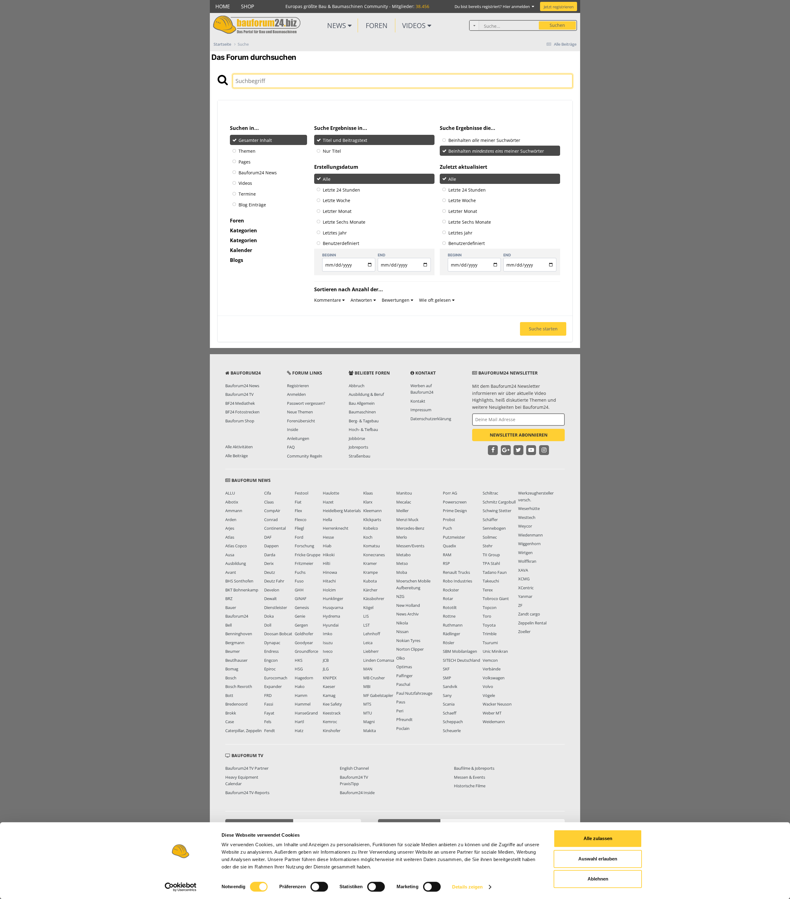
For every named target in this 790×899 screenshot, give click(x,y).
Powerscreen (455, 502)
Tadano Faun (495, 572)
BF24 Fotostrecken (242, 412)
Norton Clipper (410, 649)
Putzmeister (454, 537)
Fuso (299, 581)
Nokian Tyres (408, 640)
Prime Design (455, 510)
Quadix (449, 546)
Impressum (420, 409)
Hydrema (331, 616)
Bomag (231, 669)
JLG (326, 669)
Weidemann (494, 721)
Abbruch (356, 385)
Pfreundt (404, 719)
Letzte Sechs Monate (344, 222)
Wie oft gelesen (435, 300)
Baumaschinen (362, 412)
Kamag (329, 695)
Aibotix (231, 502)
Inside (292, 429)
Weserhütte (529, 508)
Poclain (403, 728)
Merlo (401, 537)
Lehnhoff (371, 633)
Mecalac (403, 502)
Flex (298, 510)
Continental (275, 528)
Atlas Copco (236, 546)
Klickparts (372, 519)
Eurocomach (275, 678)
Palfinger (404, 675)
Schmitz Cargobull (499, 502)
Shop (247, 6)
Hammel (302, 704)
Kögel (368, 607)
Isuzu (328, 642)
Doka (269, 616)
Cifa (267, 493)
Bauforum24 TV (239, 394)
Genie (300, 616)
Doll (267, 625)
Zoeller (524, 631)
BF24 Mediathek (240, 403)
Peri (399, 711)
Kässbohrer (373, 598)
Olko (400, 658)
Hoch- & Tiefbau (363, 429)
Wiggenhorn (529, 543)
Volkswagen (494, 678)
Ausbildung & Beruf (366, 394)
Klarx (367, 502)
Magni (369, 721)
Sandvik (450, 686)
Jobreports (358, 447)
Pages (245, 162)
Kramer (370, 563)
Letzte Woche (336, 200)
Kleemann (372, 510)
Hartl (299, 721)
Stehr (488, 546)
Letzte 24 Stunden (341, 190)
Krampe (370, 572)
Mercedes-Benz (410, 528)
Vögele (489, 695)
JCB (326, 660)
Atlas (229, 537)
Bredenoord (236, 704)
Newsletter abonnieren (518, 435)
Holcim (329, 590)
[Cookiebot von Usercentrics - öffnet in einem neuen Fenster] (181, 887)
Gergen (301, 625)
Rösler (448, 642)
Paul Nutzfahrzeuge (414, 693)
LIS (366, 616)
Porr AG (450, 493)
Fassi (268, 704)
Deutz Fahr (274, 581)
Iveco (328, 651)
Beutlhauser (236, 660)
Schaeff (449, 713)
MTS (367, 704)
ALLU (230, 493)
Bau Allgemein (362, 403)
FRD (268, 695)
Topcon (490, 607)
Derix (269, 563)
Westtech (526, 517)
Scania (449, 704)
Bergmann (234, 642)
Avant (230, 572)
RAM (447, 554)
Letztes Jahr (335, 232)
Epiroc (270, 669)
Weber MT (492, 713)
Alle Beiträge (236, 455)
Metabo (403, 554)
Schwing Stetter (497, 510)
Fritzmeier (304, 563)
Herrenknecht (335, 528)
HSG (299, 669)
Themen (247, 151)
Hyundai (331, 625)
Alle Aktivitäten (239, 447)
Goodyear (304, 642)
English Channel (354, 768)
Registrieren (298, 385)
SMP (447, 678)
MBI (367, 686)
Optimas (404, 666)
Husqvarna (333, 607)
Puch (447, 528)
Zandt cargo (529, 614)
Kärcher (370, 590)
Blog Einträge (252, 205)
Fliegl (299, 528)
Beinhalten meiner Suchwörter (484, 140)
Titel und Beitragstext (345, 140)
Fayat (269, 713)
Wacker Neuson (497, 704)
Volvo (488, 686)
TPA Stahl (491, 563)
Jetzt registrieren (559, 7)
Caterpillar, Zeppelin (243, 730)
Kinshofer (331, 730)
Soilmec (490, 537)
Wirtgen (525, 552)
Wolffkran (527, 561)
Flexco (300, 519)
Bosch (230, 678)
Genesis (302, 607)
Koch (367, 537)
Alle (327, 179)
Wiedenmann (530, 535)
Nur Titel (332, 151)
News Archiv (407, 614)
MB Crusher (374, 678)
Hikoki (329, 554)
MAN (367, 669)
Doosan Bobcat (278, 633)
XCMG (524, 579)
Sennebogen (494, 528)
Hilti (326, 563)
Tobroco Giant (496, 598)
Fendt (269, 730)
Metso (402, 563)
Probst (449, 519)
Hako (300, 686)
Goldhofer (304, 633)
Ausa (229, 554)
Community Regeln (304, 456)
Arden (230, 519)
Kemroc (330, 721)
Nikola (402, 623)
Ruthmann (453, 625)
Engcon (271, 660)
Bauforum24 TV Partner (246, 768)
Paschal (403, 684)
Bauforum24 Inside (357, 792)
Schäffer (490, 519)
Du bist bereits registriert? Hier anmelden (493, 6)
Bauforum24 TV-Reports (247, 792)
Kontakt (417, 401)
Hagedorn (304, 678)
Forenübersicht (301, 421)
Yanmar (525, 596)
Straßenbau (359, 456)
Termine (247, 194)
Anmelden (296, 394)
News (337, 25)
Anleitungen (298, 438)
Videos (414, 25)
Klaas (368, 493)
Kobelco (370, 528)
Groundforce (306, 651)
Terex (488, 590)
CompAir (272, 510)
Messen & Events (469, 777)
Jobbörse (357, 438)
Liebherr (371, 651)
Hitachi (329, 581)
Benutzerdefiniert (341, 243)
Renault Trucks (456, 572)
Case (229, 721)
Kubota (370, 581)
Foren (377, 25)
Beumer (232, 651)
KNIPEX (330, 678)
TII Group (491, 554)
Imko (327, 633)
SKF (446, 669)
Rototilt (450, 607)
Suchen (557, 25)
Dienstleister (275, 607)
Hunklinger (333, 598)
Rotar (448, 598)
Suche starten (543, 329)
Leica (367, 642)
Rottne (449, 616)
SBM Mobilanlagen (460, 651)
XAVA (523, 570)
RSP (446, 563)
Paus (400, 702)
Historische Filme (469, 786)
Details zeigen (467, 886)
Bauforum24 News (258, 172)
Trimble (490, 633)
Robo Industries (457, 581)
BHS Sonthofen (239, 581)
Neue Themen (300, 412)
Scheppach (453, 721)
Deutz (269, 572)
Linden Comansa (378, 660)
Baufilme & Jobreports (474, 768)
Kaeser (329, 686)
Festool (301, 493)
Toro (487, 616)
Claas (269, 502)
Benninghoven (238, 633)
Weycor (525, 526)
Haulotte (331, 493)
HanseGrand (306, 713)
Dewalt (270, 598)
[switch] (319, 887)
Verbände (492, 669)
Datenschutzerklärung (430, 418)
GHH (299, 590)
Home (222, 6)
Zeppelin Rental (532, 623)
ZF (520, 605)
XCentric (526, 587)
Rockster (451, 590)
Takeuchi (491, 581)
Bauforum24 (236, 616)
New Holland (408, 605)
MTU (367, 713)
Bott (229, 695)
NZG (400, 596)
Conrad (271, 519)
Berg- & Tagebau (364, 421)
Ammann (233, 510)
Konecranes (374, 554)
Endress (271, 651)
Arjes (229, 528)
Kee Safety (332, 704)
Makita (369, 730)
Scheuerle (452, 730)
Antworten (362, 300)
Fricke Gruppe (307, 554)
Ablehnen (598, 878)
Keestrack (332, 713)
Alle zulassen (598, 838)
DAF (268, 537)
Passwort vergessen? (306, 403)
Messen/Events (410, 546)
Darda (269, 554)
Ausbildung (235, 563)
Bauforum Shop (239, 421)
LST (366, 625)
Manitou (404, 493)
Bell (228, 625)
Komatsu (371, 546)
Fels (267, 721)
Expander (273, 686)
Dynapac (272, 642)
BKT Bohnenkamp (241, 590)
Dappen (271, 546)
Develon (271, 590)
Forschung (304, 546)
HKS (298, 660)
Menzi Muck (407, 519)
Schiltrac (490, 493)
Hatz (299, 730)
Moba (401, 572)
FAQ (291, 447)
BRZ (228, 598)
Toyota (489, 625)
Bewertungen (396, 300)
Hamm (301, 695)
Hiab (327, 546)
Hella (327, 519)
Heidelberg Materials (342, 510)
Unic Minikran (495, 651)
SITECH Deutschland (461, 660)
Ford (299, 537)
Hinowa (330, 572)
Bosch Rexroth (238, 686)
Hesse (328, 537)
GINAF (300, 598)
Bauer (230, 607)
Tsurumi (490, 642)
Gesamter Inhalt (255, 140)
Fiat (298, 502)
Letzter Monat (337, 211)
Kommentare (328, 300)
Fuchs (300, 572)
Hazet (328, 502)
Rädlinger (451, 633)
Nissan (402, 631)
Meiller (402, 510)
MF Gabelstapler (378, 695)
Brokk (230, 713)
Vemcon (490, 660)
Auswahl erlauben (597, 858)
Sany (447, 695)
